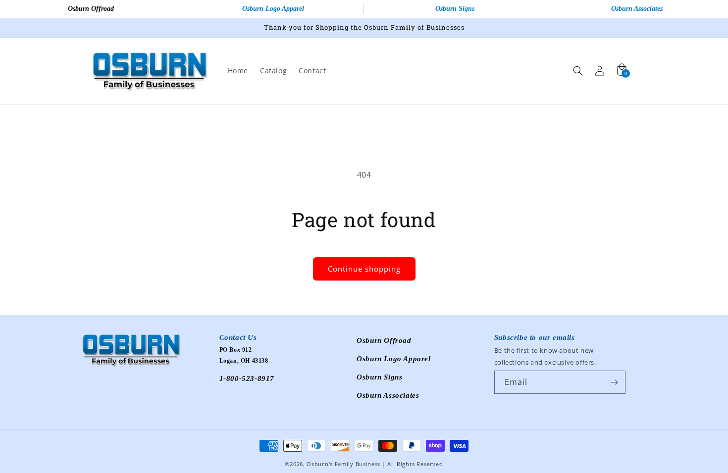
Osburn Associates (388, 395)
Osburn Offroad (91, 8)
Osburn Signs (454, 8)
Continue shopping (364, 269)
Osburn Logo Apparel (273, 8)
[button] (578, 71)
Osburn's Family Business (343, 464)
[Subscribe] (614, 382)
